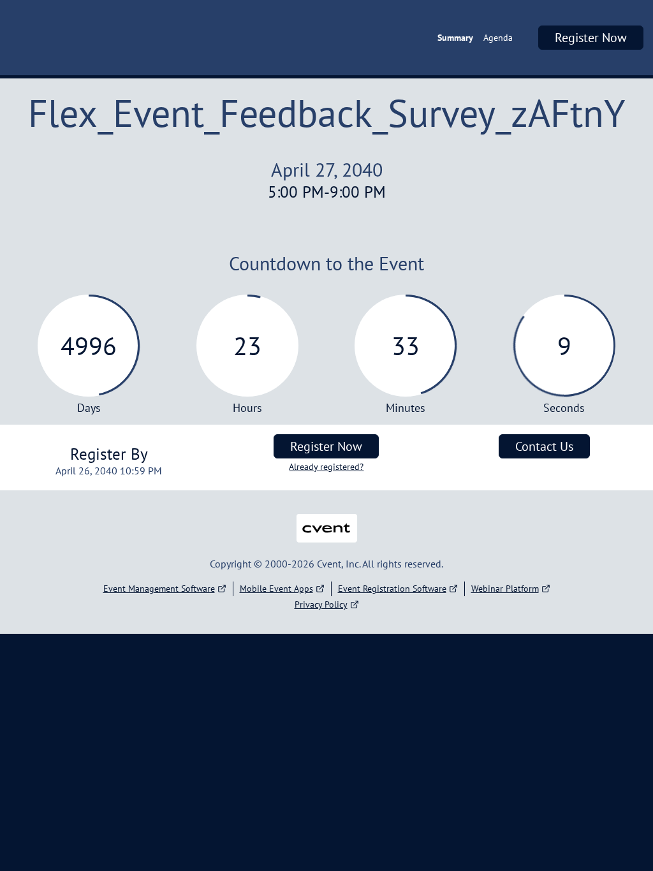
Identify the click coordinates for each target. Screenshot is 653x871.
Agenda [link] (498, 37)
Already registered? (326, 466)
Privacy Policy (321, 604)
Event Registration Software (392, 588)
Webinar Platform (505, 588)
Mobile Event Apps (276, 588)
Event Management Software (159, 588)
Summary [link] (455, 37)
